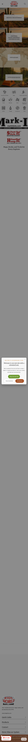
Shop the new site (14, 376)
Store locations (9, 381)
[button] (6, 738)
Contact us (19, 381)
